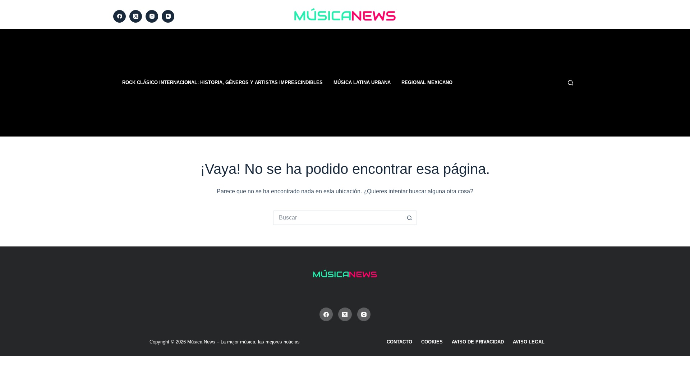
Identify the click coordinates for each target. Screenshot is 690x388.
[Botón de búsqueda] (409, 218)
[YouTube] (168, 16)
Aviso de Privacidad (478, 342)
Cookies (432, 342)
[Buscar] (570, 83)
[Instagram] (152, 16)
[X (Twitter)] (135, 16)
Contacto (399, 342)
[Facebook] (119, 16)
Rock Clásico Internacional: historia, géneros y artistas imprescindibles (222, 82)
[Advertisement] (435, 82)
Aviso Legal (528, 342)
